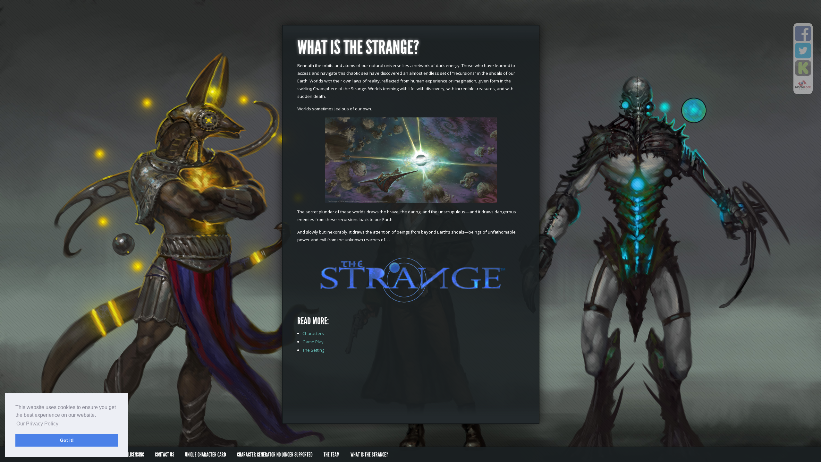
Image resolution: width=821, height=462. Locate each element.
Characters (313, 333)
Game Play (313, 342)
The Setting (313, 350)
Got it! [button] (67, 440)
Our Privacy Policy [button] (37, 423)
